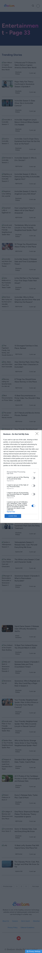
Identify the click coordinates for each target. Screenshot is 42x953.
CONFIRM (13, 516)
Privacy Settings (34, 951)
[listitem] (21, 472)
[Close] (38, 434)
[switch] (33, 478)
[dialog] (21, 476)
